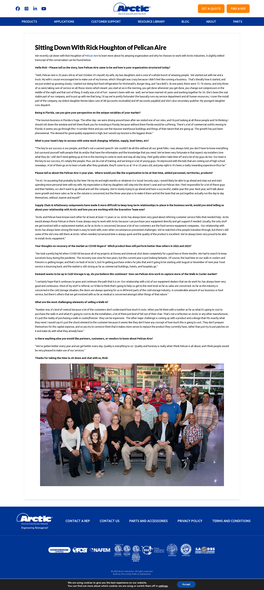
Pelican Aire (91, 55)
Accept (186, 584)
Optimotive (145, 574)
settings (163, 586)
